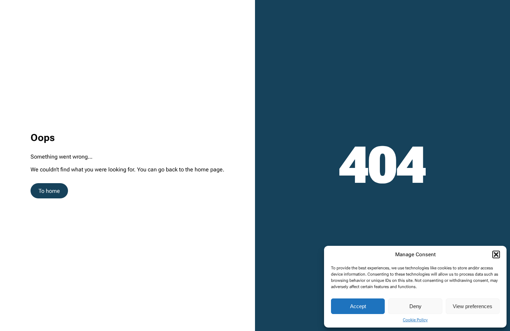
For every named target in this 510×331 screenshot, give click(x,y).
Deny (415, 306)
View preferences (472, 306)
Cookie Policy (415, 319)
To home (49, 191)
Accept (358, 306)
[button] (496, 254)
